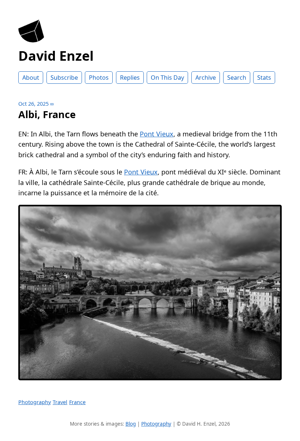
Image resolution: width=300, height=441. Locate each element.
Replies (130, 78)
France (77, 402)
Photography (34, 402)
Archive (205, 78)
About (30, 78)
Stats (264, 78)
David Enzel (56, 56)
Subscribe (64, 78)
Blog (130, 424)
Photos (99, 78)
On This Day (167, 78)
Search (236, 78)
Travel (60, 402)
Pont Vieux (156, 133)
